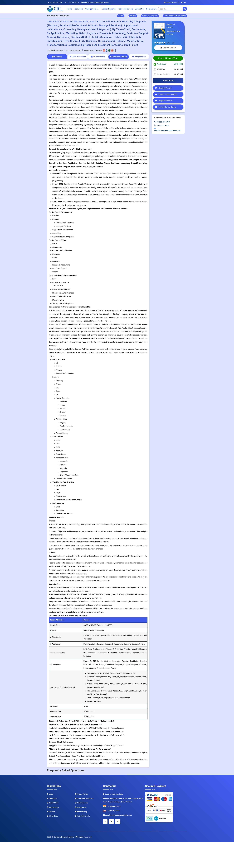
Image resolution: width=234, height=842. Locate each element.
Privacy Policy (82, 794)
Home (69, 9)
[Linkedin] (185, 2)
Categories (90, 9)
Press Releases (125, 9)
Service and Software (149, 16)
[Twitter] (182, 2)
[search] (185, 9)
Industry (133, 16)
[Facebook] (179, 2)
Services (79, 9)
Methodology (53, 807)
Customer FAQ (82, 803)
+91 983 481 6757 (56, 2)
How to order (81, 807)
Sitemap (51, 812)
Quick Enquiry (171, 2)
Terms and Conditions (84, 798)
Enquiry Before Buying (167, 107)
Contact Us (151, 9)
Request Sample (169, 48)
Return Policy (81, 812)
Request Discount (165, 101)
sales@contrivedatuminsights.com (96, 2)
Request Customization (167, 94)
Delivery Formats (83, 816)
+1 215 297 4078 (72, 2)
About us (139, 9)
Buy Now (169, 81)
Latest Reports (109, 9)
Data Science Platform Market (175, 16)
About (50, 794)
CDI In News (53, 816)
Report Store (53, 803)
